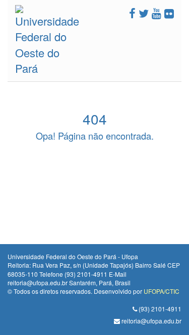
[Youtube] (156, 13)
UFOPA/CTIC (161, 291)
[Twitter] (144, 13)
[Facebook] (132, 13)
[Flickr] (169, 13)
